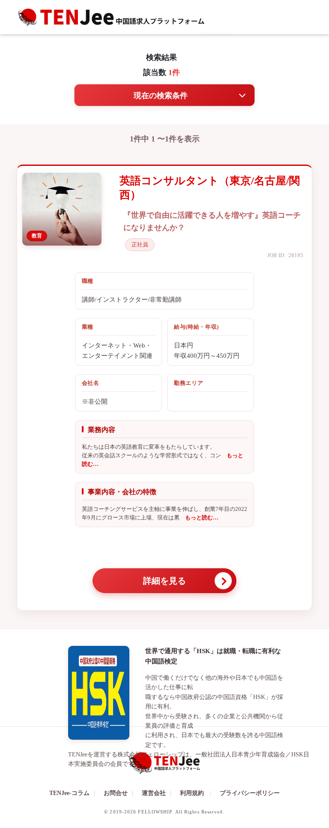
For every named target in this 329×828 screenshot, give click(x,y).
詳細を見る (164, 580)
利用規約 (192, 793)
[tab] (164, 95)
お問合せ (118, 793)
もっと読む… (198, 517)
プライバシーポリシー (250, 793)
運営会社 (156, 793)
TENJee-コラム (72, 793)
